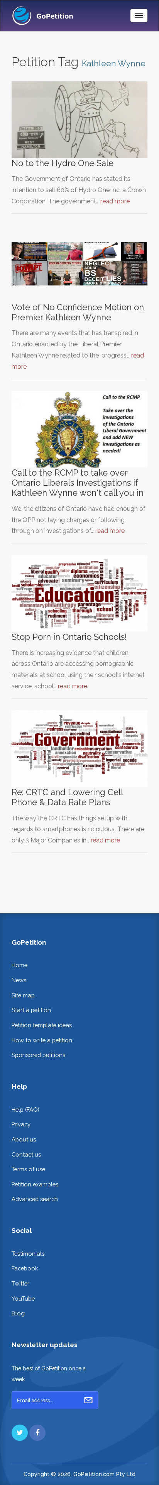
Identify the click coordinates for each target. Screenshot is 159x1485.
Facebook (25, 1268)
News (19, 980)
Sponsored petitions (38, 1055)
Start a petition (31, 1010)
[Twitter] (20, 1433)
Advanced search (35, 1199)
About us (24, 1139)
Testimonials (28, 1253)
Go (88, 1400)
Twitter (20, 1283)
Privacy (21, 1124)
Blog (18, 1313)
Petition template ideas (42, 1025)
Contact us (26, 1154)
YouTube (23, 1298)
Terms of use (28, 1169)
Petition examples (35, 1184)
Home (19, 965)
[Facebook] (37, 1433)
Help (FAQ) (25, 1109)
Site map (23, 995)
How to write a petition (42, 1040)
